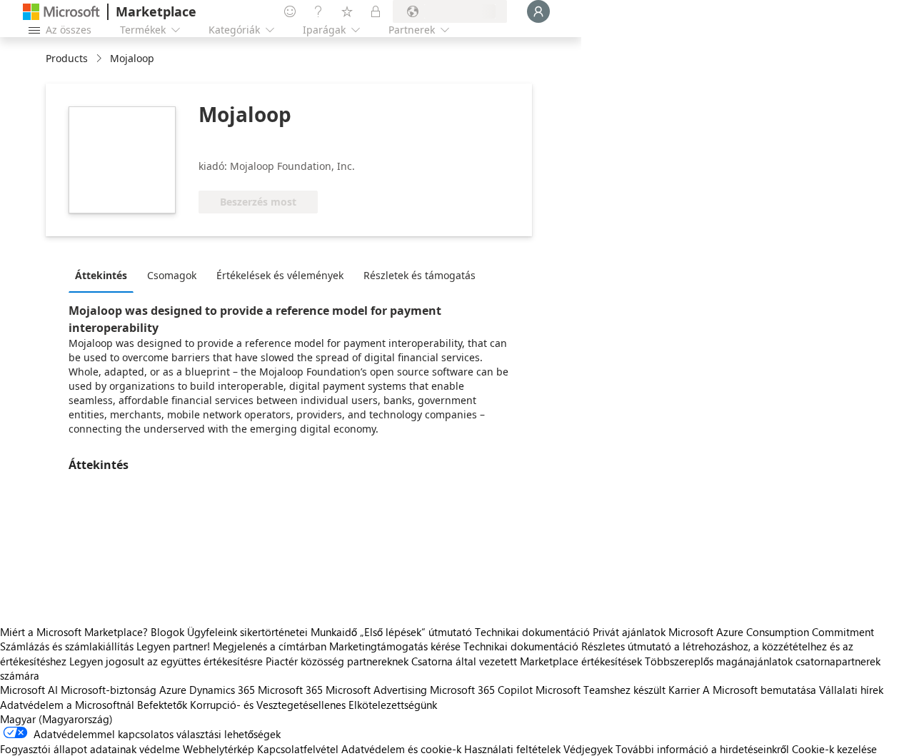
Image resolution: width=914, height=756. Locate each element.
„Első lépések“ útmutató (416, 632)
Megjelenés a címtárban (269, 646)
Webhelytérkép (218, 749)
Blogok (167, 632)
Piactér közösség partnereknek (337, 661)
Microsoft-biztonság (108, 689)
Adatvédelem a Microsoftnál (67, 704)
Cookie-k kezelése (834, 749)
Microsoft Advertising (376, 689)
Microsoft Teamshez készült (601, 689)
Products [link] (67, 58)
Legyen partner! (173, 646)
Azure (172, 689)
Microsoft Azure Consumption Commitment (771, 632)
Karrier (684, 689)
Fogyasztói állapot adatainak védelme (90, 749)
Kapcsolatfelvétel (297, 749)
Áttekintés (101, 275)
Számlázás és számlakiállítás (67, 646)
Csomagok (171, 275)
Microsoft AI (29, 689)
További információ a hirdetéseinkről (702, 749)
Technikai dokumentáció (532, 632)
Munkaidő (334, 632)
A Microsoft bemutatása (759, 689)
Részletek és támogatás (419, 275)
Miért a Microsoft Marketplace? (74, 632)
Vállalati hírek (851, 689)
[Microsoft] (61, 12)
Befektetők (162, 704)
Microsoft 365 (290, 689)
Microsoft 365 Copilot (481, 689)
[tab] (105, 275)
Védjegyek (588, 749)
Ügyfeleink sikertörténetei (247, 632)
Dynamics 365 (222, 689)
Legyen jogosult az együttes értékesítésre (166, 661)
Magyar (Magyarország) (56, 719)
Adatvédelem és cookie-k (401, 749)
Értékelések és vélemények (279, 275)
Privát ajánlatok (629, 632)
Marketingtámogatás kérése (395, 646)
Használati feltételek (512, 749)
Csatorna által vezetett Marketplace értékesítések (526, 661)
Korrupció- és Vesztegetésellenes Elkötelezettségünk (313, 704)
